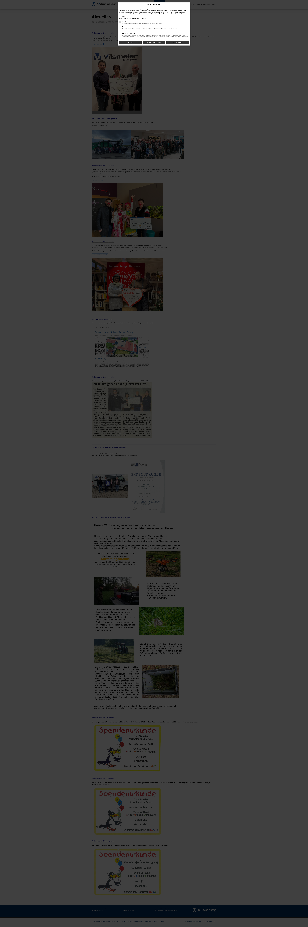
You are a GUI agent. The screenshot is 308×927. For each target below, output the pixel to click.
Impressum (122, 16)
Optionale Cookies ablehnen (154, 42)
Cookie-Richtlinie (179, 13)
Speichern (130, 42)
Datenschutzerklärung (169, 13)
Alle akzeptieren (177, 42)
